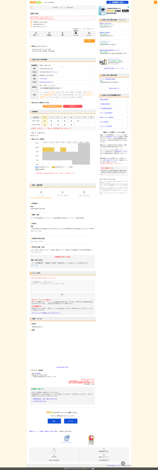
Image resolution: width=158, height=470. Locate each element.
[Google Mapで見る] (62, 367)
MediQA (54, 457)
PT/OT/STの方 (52, 106)
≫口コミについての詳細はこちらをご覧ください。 (46, 313)
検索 (71, 7)
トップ (54, 451)
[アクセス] (54, 72)
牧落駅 (39, 373)
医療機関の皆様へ (118, 2)
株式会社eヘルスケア (112, 136)
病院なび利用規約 (54, 460)
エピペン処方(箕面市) (106, 113)
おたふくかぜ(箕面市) (106, 126)
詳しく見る (35, 265)
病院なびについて (104, 457)
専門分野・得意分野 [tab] (62, 195)
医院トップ (36, 35)
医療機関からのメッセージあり (90, 41)
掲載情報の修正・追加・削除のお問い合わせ (45, 399)
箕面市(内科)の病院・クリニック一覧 (114, 68)
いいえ (70, 421)
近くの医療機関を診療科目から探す (49, 88)
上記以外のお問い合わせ (39, 401)
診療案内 (49, 35)
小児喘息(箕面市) (105, 104)
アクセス (89, 35)
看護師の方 (73, 106)
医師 (62, 35)
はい (54, 421)
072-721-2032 (43, 78)
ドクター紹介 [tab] (41, 195)
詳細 (93, 468)
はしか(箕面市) (104, 122)
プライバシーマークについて (66, 442)
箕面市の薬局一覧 (114, 88)
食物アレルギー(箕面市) (107, 117)
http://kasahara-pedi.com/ (46, 82)
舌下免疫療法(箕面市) (106, 108)
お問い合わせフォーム (109, 160)
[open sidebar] (155, 2)
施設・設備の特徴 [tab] (84, 195)
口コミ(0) (76, 35)
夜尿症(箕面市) (104, 99)
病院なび (36, 2)
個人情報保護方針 (104, 460)
